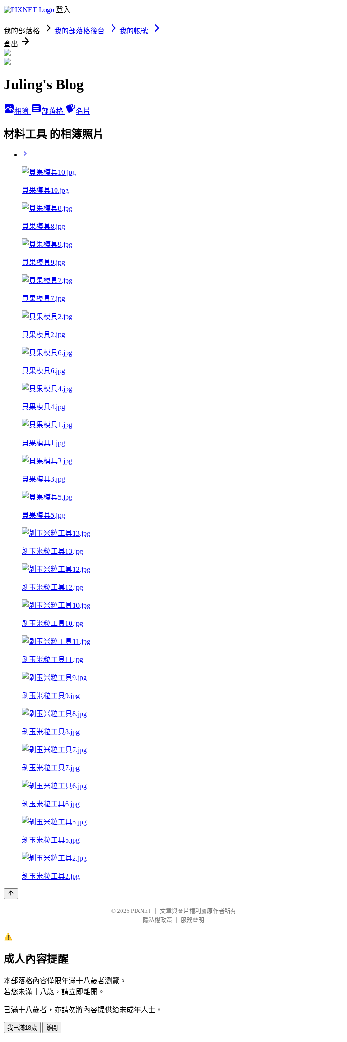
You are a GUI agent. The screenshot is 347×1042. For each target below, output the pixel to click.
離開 (52, 1027)
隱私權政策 (157, 920)
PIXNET (141, 911)
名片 (83, 111)
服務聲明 (192, 920)
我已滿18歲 (22, 1027)
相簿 (22, 111)
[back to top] (11, 893)
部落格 (53, 111)
